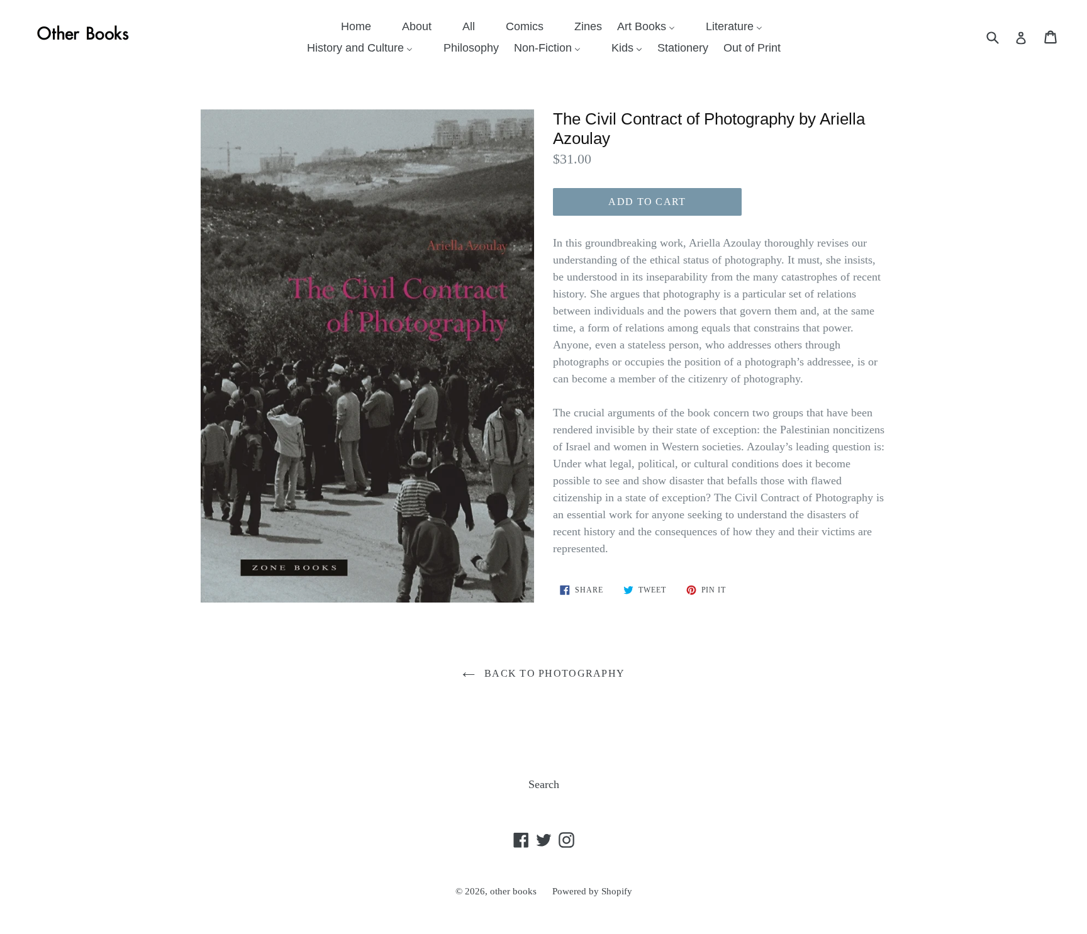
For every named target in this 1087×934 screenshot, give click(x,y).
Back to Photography (553, 673)
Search (543, 784)
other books (513, 891)
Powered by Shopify (592, 891)
